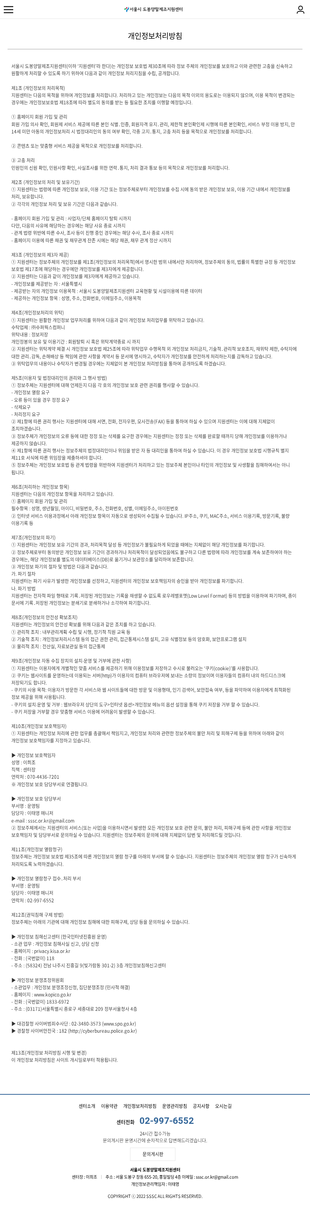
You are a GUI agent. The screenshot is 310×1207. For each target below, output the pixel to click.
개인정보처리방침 (140, 1106)
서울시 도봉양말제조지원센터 (153, 9)
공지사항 (201, 1106)
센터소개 (87, 1106)
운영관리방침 (174, 1106)
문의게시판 (153, 1154)
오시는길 (223, 1106)
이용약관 (109, 1106)
